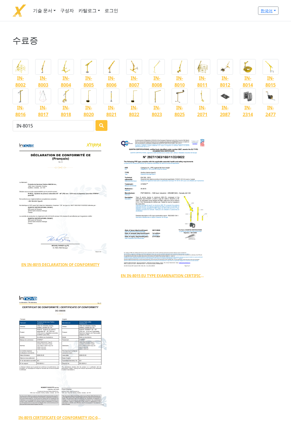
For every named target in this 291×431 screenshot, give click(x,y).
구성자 (67, 10)
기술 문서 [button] (42, 10)
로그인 (111, 10)
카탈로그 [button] (87, 10)
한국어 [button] (267, 10)
